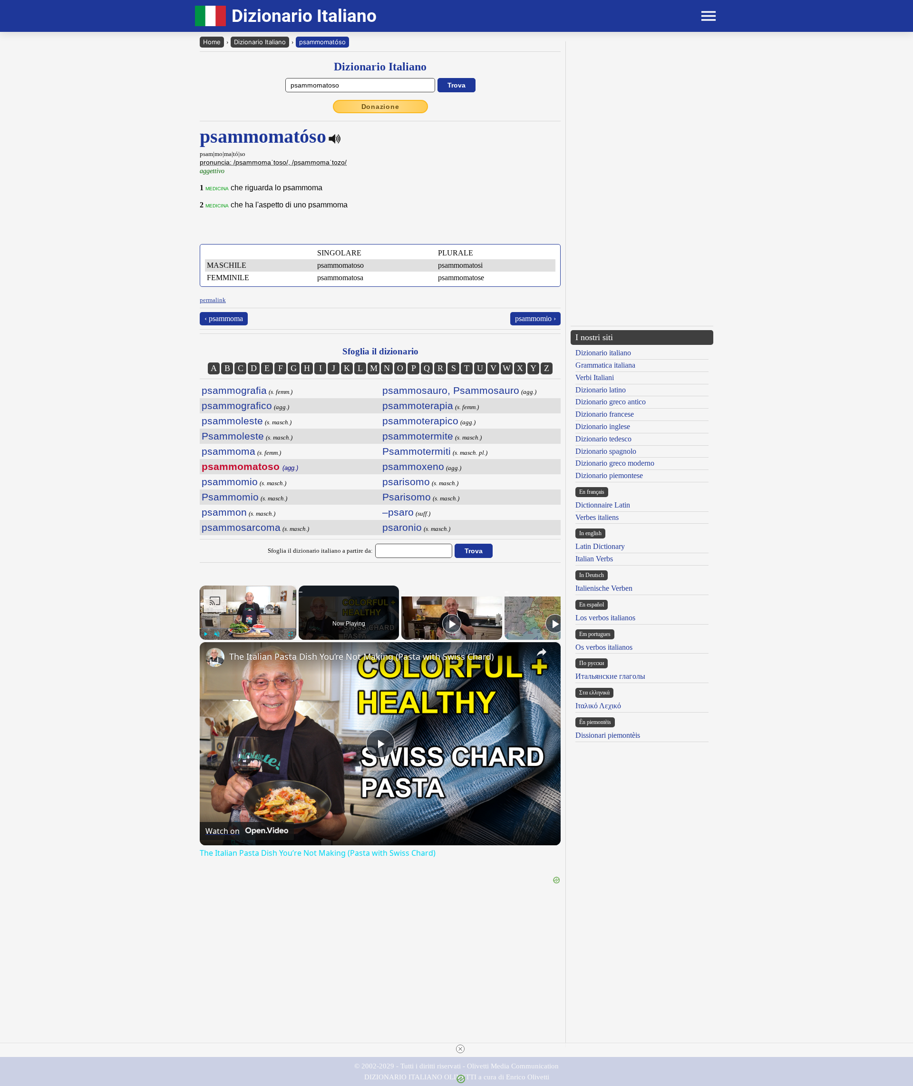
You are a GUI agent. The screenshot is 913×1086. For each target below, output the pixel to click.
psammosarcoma (241, 527)
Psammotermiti (416, 451)
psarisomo (406, 481)
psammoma (228, 451)
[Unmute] (217, 634)
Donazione (380, 106)
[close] (460, 1049)
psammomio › (535, 318)
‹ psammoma (223, 318)
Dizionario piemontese (609, 475)
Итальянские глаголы (610, 676)
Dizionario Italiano (260, 42)
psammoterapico (420, 420)
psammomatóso (322, 42)
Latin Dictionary (600, 546)
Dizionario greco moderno (614, 463)
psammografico (237, 405)
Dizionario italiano (603, 353)
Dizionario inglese (602, 426)
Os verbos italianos (603, 647)
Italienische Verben (603, 588)
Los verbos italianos (605, 618)
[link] (214, 657)
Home (212, 42)
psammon (224, 512)
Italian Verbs (594, 559)
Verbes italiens (597, 517)
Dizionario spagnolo (605, 451)
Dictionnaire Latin (602, 505)
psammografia (234, 390)
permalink (213, 299)
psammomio (230, 481)
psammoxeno (413, 466)
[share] (541, 652)
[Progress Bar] (248, 628)
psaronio (402, 527)
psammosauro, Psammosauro (450, 390)
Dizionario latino (600, 390)
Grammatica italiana (605, 365)
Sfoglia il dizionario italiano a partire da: (320, 550)
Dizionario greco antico (610, 402)
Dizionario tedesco (603, 439)
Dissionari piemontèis (607, 735)
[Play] (205, 634)
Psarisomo (406, 496)
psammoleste (232, 420)
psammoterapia (417, 405)
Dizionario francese (604, 414)
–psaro (398, 512)
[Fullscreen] (290, 634)
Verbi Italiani (594, 377)
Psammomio (230, 496)
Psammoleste (233, 435)
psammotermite (417, 435)
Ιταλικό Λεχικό (598, 706)
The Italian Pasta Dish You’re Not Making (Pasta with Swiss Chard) (361, 656)
